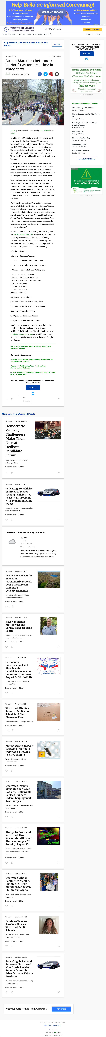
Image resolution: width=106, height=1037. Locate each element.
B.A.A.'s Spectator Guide (23, 235)
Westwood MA (10, 56)
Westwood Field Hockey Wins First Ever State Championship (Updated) (28, 367)
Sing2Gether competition (21, 334)
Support (57, 44)
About (46, 34)
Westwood (8, 421)
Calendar (12, 34)
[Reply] (12, 399)
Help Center (57, 1025)
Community (21, 34)
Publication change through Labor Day (19, 722)
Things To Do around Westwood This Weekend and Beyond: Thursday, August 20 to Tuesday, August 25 (19, 838)
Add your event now (87, 159)
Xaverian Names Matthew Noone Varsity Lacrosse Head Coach (18, 626)
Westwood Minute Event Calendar (85, 104)
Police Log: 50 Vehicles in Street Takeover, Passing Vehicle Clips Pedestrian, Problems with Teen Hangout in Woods (19, 496)
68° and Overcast (54, 29)
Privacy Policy (58, 1035)
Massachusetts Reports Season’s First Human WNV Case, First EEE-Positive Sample (19, 750)
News (5, 34)
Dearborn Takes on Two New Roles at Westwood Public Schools (16, 926)
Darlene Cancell (17, 75)
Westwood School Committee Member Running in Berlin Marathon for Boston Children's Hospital (18, 883)
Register (89, 34)
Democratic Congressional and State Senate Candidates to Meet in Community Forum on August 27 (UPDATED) (18, 670)
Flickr (12, 133)
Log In (98, 34)
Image (12, 130)
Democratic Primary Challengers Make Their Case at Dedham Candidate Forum (15, 440)
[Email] (57, 74)
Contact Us (48, 1025)
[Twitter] (45, 74)
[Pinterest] (51, 74)
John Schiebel (45, 130)
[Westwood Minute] (19, 29)
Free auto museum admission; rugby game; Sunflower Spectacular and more (18, 851)
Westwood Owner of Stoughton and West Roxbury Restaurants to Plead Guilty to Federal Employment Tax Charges (18, 793)
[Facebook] (40, 74)
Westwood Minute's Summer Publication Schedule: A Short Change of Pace (17, 713)
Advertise (38, 34)
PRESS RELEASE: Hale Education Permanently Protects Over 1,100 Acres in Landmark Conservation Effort (18, 583)
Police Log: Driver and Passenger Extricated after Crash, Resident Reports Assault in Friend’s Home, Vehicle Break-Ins (19, 969)
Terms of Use (48, 1035)
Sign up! (33, 388)
